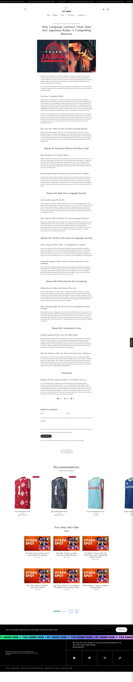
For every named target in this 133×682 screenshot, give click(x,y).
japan (58, 23)
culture (54, 23)
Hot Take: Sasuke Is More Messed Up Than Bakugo (66, 554)
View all (66, 531)
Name (42, 413)
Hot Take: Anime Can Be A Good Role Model (37, 586)
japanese (69, 23)
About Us (8, 668)
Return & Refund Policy (37, 668)
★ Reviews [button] (131, 342)
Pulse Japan (67, 451)
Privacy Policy (68, 440)
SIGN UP (121, 630)
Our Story (71, 15)
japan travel (63, 23)
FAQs (70, 668)
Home (48, 15)
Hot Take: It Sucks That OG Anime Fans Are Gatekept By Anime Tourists (95, 555)
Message (43, 421)
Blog (62, 15)
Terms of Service (77, 440)
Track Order (65, 668)
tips (72, 23)
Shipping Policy (49, 668)
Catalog (55, 15)
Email (68, 413)
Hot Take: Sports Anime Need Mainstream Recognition (37, 554)
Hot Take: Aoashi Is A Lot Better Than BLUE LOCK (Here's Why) (66, 586)
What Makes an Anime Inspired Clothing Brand (95, 586)
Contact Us (81, 15)
